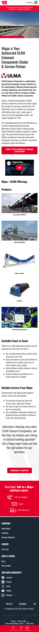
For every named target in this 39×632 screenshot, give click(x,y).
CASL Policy (30, 623)
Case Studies (6, 565)
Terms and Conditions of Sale (14, 623)
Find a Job (5, 549)
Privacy (13, 621)
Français (30, 3)
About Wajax (6, 528)
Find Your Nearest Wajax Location (19, 150)
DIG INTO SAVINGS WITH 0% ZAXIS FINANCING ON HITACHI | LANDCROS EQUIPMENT (19, 8)
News (3, 561)
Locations (5, 532)
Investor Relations (8, 537)
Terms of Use (22, 621)
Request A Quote (20, 470)
